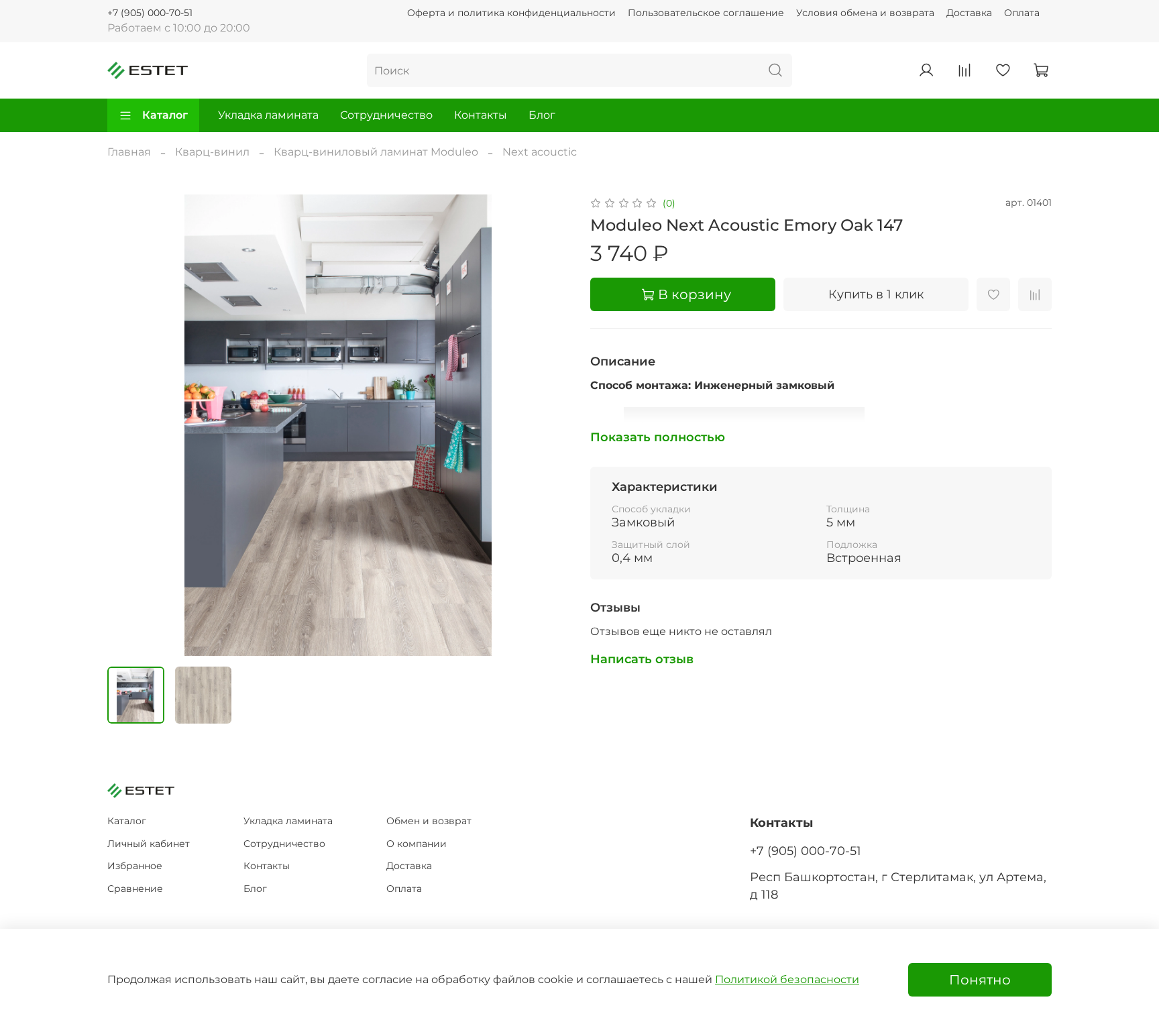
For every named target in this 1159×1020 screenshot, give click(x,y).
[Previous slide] (129, 425)
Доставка (969, 13)
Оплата (1022, 13)
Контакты (480, 115)
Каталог (165, 115)
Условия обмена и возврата (865, 13)
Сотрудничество (386, 115)
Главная (129, 152)
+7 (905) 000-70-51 (149, 13)
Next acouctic (539, 152)
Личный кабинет (148, 844)
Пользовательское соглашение (706, 13)
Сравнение (135, 889)
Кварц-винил (212, 152)
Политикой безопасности (787, 979)
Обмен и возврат (429, 821)
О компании (416, 844)
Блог (542, 115)
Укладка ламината (268, 115)
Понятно (980, 980)
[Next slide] (547, 425)
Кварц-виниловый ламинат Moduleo (376, 152)
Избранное (134, 866)
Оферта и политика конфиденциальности (511, 13)
